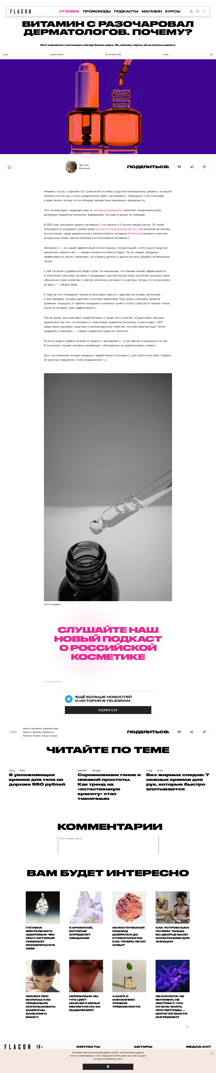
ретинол (100, 229)
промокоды (97, 11)
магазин (152, 11)
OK (108, 1066)
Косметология (56, 54)
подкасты (126, 11)
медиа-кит (198, 1046)
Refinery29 (135, 233)
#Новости (27, 735)
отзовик (69, 11)
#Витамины (36, 728)
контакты (88, 1046)
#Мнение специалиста (43, 731)
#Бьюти (26, 728)
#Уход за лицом (49, 735)
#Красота (27, 731)
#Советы (37, 735)
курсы (172, 11)
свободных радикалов (107, 210)
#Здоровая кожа (50, 728)
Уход (5, 54)
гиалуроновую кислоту (123, 229)
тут (105, 359)
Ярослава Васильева (84, 166)
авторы (143, 1046)
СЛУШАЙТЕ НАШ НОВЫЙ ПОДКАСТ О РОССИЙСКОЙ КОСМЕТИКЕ (108, 643)
